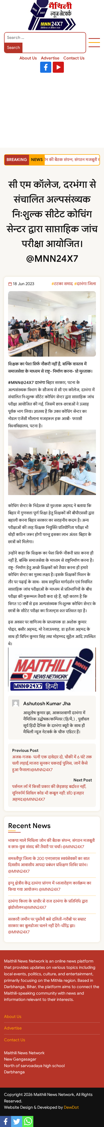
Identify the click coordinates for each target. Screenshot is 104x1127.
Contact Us (74, 58)
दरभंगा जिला (86, 283)
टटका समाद (63, 283)
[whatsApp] (27, 1121)
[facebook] (5, 1121)
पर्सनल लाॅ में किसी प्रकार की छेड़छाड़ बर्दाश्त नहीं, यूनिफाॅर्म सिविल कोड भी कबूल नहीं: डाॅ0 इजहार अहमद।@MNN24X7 (49, 793)
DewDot (71, 1107)
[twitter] (16, 1121)
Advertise (50, 58)
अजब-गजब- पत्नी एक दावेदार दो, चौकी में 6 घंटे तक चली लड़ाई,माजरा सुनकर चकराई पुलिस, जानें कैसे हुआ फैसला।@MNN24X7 (52, 763)
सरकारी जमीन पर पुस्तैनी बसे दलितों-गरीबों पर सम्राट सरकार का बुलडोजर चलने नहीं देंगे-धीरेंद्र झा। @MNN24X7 (47, 926)
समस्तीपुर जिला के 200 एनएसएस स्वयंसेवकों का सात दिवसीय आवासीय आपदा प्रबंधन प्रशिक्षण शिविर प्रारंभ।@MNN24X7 (48, 865)
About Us (28, 58)
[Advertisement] (52, 111)
